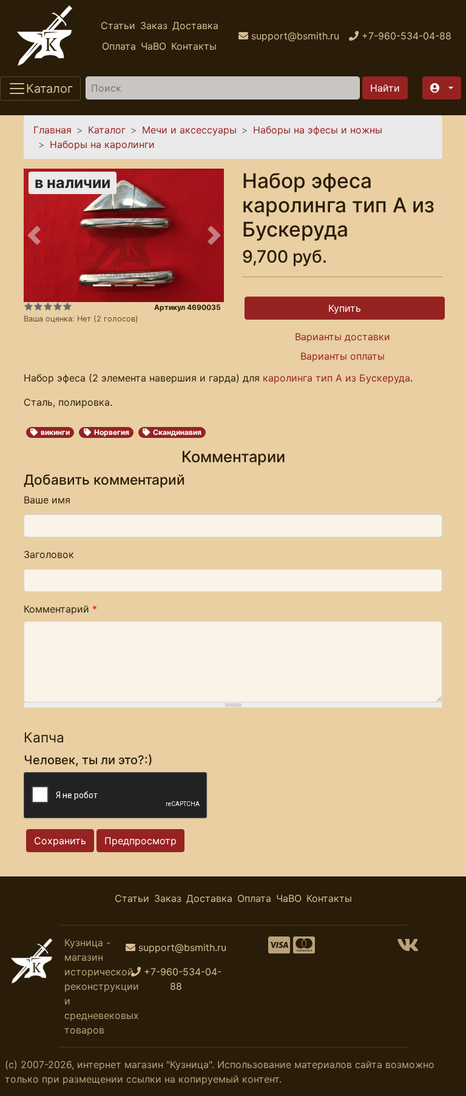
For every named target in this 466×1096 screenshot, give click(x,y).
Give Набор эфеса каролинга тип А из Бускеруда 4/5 (57, 306)
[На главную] (45, 35)
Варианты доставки (342, 337)
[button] (441, 87)
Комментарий (60, 609)
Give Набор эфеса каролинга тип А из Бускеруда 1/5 (28, 306)
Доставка (195, 25)
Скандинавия (177, 432)
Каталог (107, 130)
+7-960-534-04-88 (182, 979)
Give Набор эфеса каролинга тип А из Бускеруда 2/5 (38, 306)
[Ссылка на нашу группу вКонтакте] (408, 949)
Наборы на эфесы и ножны (317, 130)
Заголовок (49, 554)
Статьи (118, 25)
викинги (55, 432)
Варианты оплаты (342, 356)
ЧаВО (153, 46)
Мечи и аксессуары (189, 130)
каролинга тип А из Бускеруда (336, 378)
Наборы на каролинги (102, 144)
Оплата (119, 46)
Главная (52, 130)
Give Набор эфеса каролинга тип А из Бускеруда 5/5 (67, 306)
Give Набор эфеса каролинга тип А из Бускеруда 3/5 (48, 306)
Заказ (153, 25)
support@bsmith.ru (182, 947)
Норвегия (111, 432)
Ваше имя (47, 500)
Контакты (194, 46)
